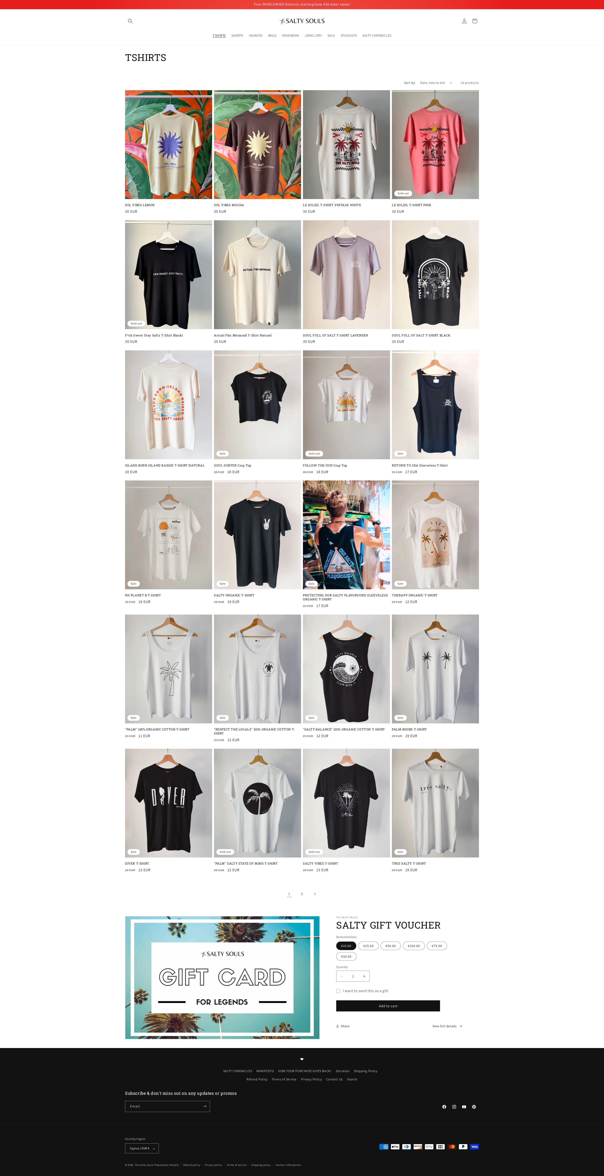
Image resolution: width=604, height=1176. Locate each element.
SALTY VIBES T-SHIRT (320, 864)
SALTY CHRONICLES (237, 1071)
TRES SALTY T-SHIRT (409, 864)
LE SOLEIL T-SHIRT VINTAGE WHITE (332, 205)
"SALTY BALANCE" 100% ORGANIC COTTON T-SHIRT (344, 729)
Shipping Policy (365, 1071)
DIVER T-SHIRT (137, 864)
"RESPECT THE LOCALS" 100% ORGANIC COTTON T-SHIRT (254, 731)
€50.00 (391, 946)
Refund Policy (257, 1079)
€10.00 (346, 946)
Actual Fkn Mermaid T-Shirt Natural (243, 335)
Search (352, 1079)
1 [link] (289, 893)
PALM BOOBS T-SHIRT (409, 729)
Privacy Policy (311, 1079)
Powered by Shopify (167, 1165)
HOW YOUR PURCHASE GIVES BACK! (304, 1071)
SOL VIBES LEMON (140, 205)
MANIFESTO (265, 1071)
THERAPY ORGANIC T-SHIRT (415, 595)
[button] (130, 21)
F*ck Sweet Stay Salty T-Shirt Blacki (154, 335)
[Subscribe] (204, 1106)
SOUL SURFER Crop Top (233, 465)
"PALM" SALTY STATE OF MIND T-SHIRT (246, 864)
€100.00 (414, 946)
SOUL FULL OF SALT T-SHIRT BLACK (421, 335)
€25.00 (368, 946)
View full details (444, 1026)
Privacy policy (213, 1165)
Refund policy (191, 1165)
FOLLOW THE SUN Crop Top (325, 465)
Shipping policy (261, 1165)
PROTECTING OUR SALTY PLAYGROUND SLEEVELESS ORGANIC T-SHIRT (345, 597)
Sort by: (409, 83)
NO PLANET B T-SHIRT (143, 595)
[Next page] (315, 894)
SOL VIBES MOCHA (229, 205)
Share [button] (345, 1026)
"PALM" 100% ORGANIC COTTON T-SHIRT (157, 729)
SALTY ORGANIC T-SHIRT (234, 595)
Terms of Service (284, 1079)
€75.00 (437, 946)
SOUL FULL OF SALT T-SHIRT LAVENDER (335, 335)
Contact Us (334, 1079)
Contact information (288, 1165)
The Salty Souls (144, 1165)
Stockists (342, 1071)
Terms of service (237, 1165)
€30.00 (346, 956)
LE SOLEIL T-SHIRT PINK (411, 205)
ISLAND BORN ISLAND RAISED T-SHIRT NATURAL (165, 465)
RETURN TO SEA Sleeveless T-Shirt (420, 465)
